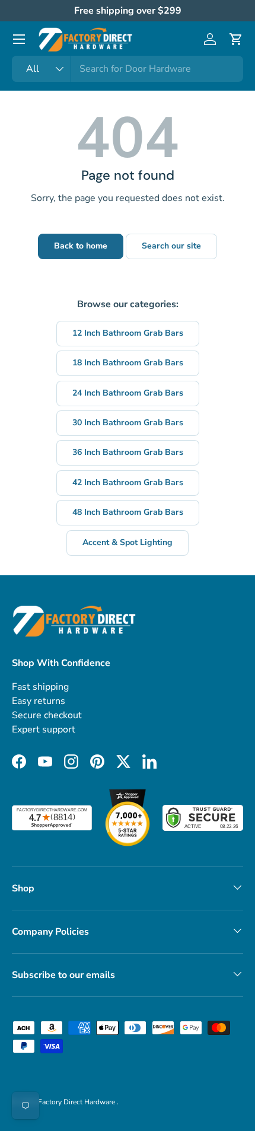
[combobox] (127, 69)
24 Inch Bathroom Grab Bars (127, 393)
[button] (236, 39)
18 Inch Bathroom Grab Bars (127, 362)
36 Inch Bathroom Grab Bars (127, 452)
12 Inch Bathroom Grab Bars (127, 333)
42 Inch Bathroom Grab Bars (127, 482)
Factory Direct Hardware (77, 1102)
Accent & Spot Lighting (127, 542)
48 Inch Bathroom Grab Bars (127, 512)
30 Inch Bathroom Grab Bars (127, 422)
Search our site (171, 245)
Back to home (80, 245)
